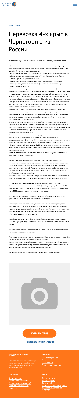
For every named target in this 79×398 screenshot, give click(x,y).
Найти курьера (48, 380)
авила (58, 365)
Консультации (48, 378)
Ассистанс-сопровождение (54, 385)
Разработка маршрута (52, 387)
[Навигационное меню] (75, 4)
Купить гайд (47, 383)
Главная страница (50, 357)
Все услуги (46, 389)
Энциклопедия (15, 378)
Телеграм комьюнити (18, 385)
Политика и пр (48, 365)
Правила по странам (18, 380)
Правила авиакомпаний (20, 383)
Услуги (45, 360)
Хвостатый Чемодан (21, 354)
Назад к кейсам (14, 26)
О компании (47, 362)
